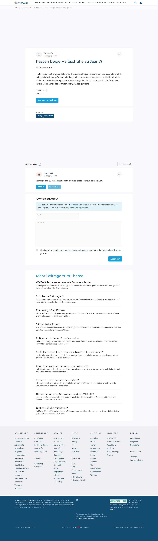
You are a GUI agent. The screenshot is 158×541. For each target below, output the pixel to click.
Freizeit (93, 441)
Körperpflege (59, 458)
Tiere (92, 465)
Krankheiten (19, 465)
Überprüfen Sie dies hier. (85, 519)
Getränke (38, 441)
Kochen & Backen (41, 445)
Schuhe (57, 475)
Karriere (99, 3)
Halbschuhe (38, 7)
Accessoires (58, 438)
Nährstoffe (38, 448)
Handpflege (58, 451)
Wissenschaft (95, 472)
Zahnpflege (58, 482)
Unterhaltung (95, 468)
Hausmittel (19, 458)
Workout (37, 467)
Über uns (135, 452)
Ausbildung (111, 445)
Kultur (92, 455)
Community (135, 438)
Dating (74, 441)
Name (39, 215)
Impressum (118, 527)
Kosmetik (57, 465)
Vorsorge (18, 485)
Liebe (74, 3)
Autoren (133, 457)
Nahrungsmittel (40, 451)
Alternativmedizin (22, 438)
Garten (93, 445)
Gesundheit (40, 3)
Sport (60, 3)
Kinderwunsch (77, 470)
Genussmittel (95, 448)
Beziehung (75, 438)
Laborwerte (19, 472)
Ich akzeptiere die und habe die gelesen (80, 252)
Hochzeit (75, 448)
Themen (25, 7)
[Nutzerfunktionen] (140, 2)
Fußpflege (57, 441)
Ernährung (52, 3)
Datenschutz (128, 527)
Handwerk (94, 451)
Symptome (19, 482)
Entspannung (20, 455)
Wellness (18, 488)
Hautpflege (58, 455)
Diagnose (18, 451)
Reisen (93, 458)
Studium (110, 448)
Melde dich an (76, 205)
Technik (93, 461)
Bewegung (38, 463)
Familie (82, 3)
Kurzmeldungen (111, 3)
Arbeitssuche (112, 438)
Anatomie (18, 441)
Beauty (68, 3)
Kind (73, 467)
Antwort (41, 222)
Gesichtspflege (59, 445)
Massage (18, 475)
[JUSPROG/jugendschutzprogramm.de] (118, 501)
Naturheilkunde (21, 478)
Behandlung (19, 448)
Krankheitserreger (22, 468)
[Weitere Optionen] (119, 54)
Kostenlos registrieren (79, 208)
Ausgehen (94, 438)
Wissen (110, 455)
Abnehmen (38, 438)
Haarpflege (58, 448)
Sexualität (75, 451)
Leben (73, 473)
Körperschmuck (60, 461)
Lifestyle (90, 3)
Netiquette (134, 445)
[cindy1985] (40, 174)
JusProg (112, 509)
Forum (123, 3)
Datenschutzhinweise (111, 250)
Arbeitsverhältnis (114, 441)
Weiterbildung (112, 451)
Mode (56, 468)
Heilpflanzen (20, 461)
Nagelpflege (58, 472)
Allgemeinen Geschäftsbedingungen (72, 250)
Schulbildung (76, 477)
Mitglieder (134, 441)
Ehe (72, 445)
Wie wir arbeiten (136, 460)
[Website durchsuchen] (135, 2)
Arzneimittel (19, 445)
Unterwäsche (59, 478)
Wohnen (93, 475)
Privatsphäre (138, 527)
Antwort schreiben (47, 100)
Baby (73, 463)
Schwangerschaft (78, 480)
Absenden (115, 259)
